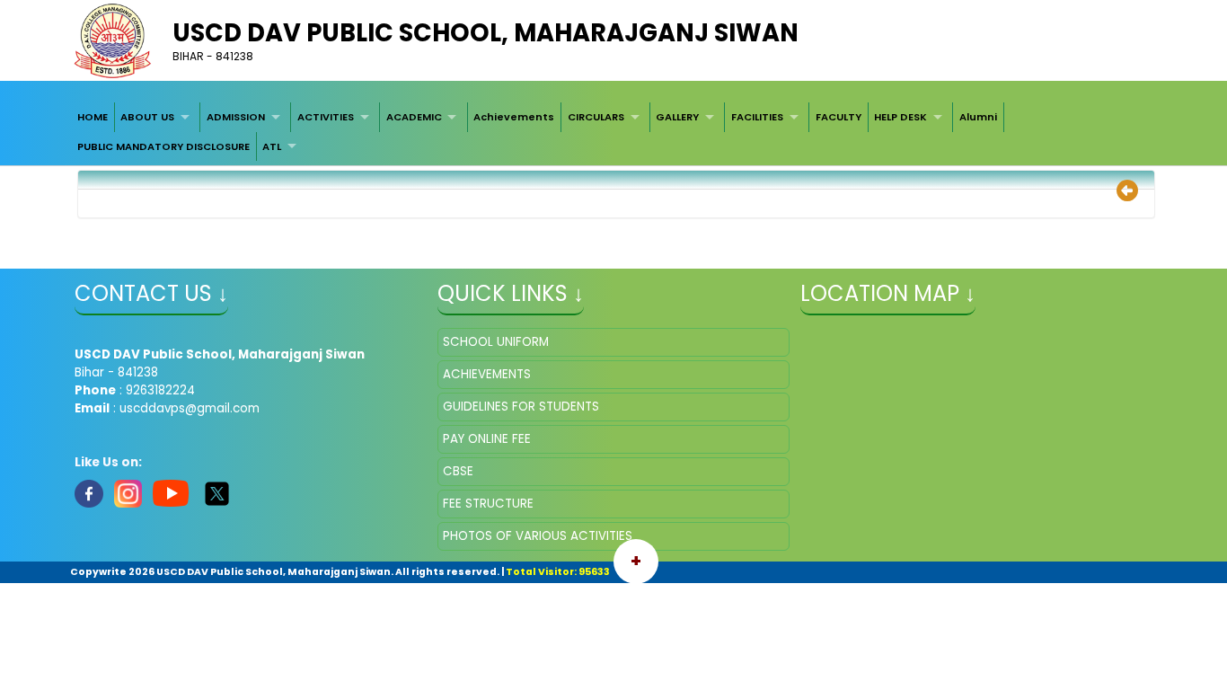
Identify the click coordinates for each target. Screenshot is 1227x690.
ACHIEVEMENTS (487, 374)
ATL (271, 146)
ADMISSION (236, 117)
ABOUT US (147, 117)
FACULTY (838, 117)
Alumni (978, 117)
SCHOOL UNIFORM (496, 341)
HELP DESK (900, 117)
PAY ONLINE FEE (487, 438)
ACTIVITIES (325, 117)
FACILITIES (757, 117)
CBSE (458, 471)
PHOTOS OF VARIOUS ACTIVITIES (537, 535)
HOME (92, 117)
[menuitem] (92, 116)
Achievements (513, 117)
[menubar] (613, 131)
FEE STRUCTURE (488, 503)
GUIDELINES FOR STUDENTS (521, 406)
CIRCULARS (596, 117)
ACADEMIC (414, 117)
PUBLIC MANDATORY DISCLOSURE (163, 146)
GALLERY (677, 117)
